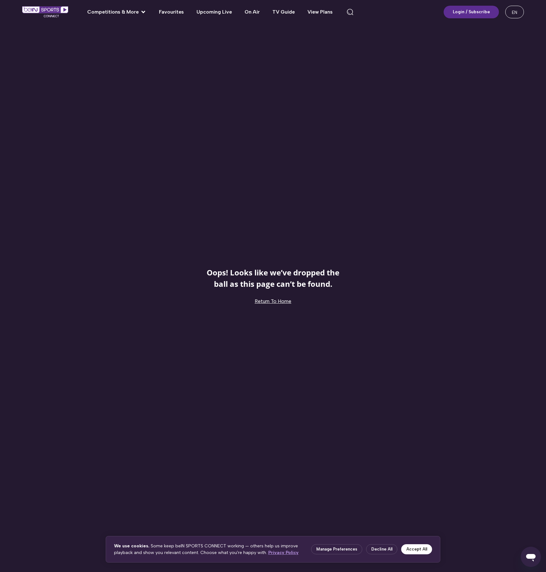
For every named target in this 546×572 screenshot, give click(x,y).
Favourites (171, 12)
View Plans (320, 12)
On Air (252, 12)
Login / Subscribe (471, 12)
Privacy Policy (283, 552)
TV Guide (283, 12)
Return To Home (273, 301)
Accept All (416, 549)
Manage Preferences (336, 549)
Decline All (381, 549)
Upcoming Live (214, 12)
